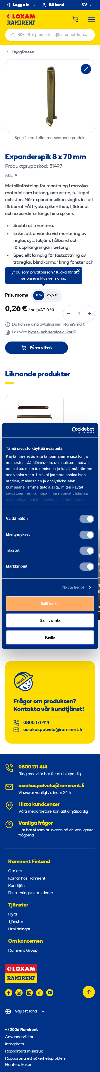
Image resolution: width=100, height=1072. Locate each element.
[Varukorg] (75, 19)
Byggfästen (23, 52)
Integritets (14, 1044)
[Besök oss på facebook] (8, 992)
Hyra (12, 914)
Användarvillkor (19, 1037)
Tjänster (18, 905)
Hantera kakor (18, 1065)
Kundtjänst (18, 886)
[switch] (86, 535)
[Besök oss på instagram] (19, 992)
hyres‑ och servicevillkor (50, 332)
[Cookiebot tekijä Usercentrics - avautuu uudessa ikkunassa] (72, 430)
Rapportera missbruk (24, 1051)
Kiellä (50, 637)
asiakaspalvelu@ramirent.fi (52, 729)
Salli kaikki (50, 603)
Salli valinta (50, 620)
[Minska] (68, 313)
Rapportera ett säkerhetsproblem (35, 1059)
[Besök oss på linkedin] (29, 992)
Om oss (15, 871)
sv (84, 5)
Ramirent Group (22, 951)
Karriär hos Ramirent (26, 878)
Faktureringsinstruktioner (30, 893)
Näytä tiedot (73, 587)
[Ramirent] (21, 19)
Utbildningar (19, 929)
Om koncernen (25, 941)
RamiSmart (74, 325)
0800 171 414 (36, 722)
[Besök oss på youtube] (49, 992)
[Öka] (89, 313)
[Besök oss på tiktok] (39, 992)
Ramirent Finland (29, 861)
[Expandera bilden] (86, 69)
